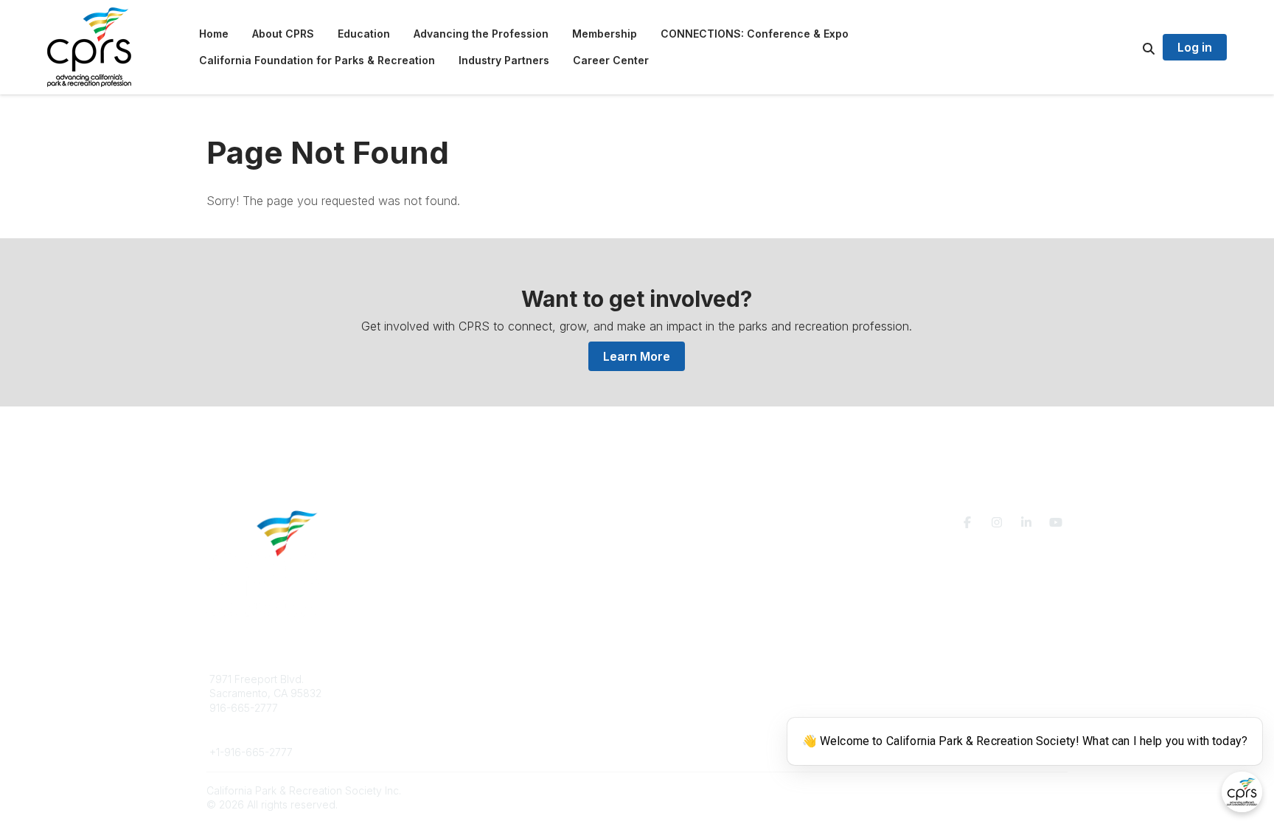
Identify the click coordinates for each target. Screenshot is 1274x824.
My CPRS (677, 708)
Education (449, 693)
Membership (685, 693)
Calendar (677, 722)
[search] (1130, 47)
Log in (1194, 47)
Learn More (636, 356)
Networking (682, 679)
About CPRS (454, 679)
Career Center (460, 708)
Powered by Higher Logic (1005, 790)
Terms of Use (896, 685)
